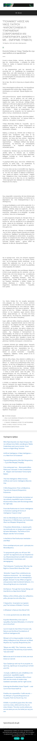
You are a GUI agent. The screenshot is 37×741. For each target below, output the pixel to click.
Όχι (22, 738)
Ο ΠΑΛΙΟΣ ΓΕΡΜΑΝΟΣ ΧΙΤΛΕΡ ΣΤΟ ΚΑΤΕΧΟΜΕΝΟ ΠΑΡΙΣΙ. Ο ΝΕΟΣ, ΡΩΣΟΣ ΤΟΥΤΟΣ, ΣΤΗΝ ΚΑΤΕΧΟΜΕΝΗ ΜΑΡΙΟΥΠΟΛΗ (18, 424)
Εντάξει (17, 738)
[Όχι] (35, 735)
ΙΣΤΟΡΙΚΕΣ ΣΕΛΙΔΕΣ (10, 416)
